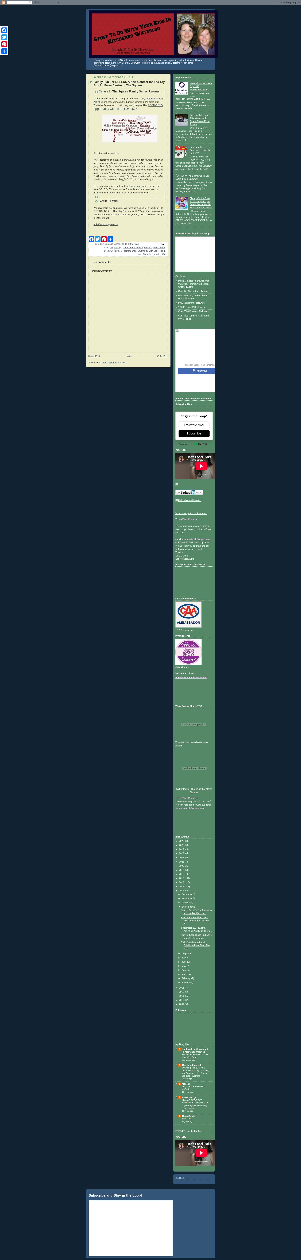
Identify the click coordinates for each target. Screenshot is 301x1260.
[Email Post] (162, 244)
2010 (182, 1000)
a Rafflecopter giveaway (106, 224)
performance (130, 251)
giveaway (108, 251)
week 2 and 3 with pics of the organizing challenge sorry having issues (195, 1105)
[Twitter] (4, 37)
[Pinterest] (4, 44)
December (187, 894)
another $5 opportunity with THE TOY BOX (128, 107)
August (186, 953)
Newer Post (94, 356)
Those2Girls (188, 1116)
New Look (186, 1118)
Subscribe (194, 433)
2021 (182, 862)
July (184, 958)
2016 (182, 882)
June (184, 962)
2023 (182, 853)
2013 (182, 988)
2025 (182, 845)
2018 (182, 874)
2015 (182, 886)
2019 (182, 870)
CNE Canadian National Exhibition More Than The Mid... (195, 945)
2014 (182, 890)
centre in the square (133, 247)
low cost (118, 251)
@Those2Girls (187, 559)
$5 (111, 247)
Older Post (162, 356)
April (184, 970)
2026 (182, 841)
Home (129, 356)
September (187, 907)
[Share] (4, 51)
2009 (182, 1004)
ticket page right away (135, 186)
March (185, 974)
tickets (156, 254)
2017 (182, 878)
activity (117, 247)
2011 (182, 996)
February (186, 978)
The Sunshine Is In (192, 1065)
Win (163, 254)
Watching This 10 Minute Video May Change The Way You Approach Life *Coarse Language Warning (195, 1072)
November (187, 898)
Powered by (186, 444)
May (184, 966)
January (186, 982)
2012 (182, 992)
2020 (182, 866)
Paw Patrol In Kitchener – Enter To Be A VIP (200, 150)
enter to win (159, 247)
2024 (182, 849)
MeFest (186, 1084)
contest (148, 247)
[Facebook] (4, 30)
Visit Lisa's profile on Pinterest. (191, 513)
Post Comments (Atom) (114, 362)
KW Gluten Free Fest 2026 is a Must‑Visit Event (196, 1056)
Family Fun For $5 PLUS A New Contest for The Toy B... (195, 920)
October (186, 902)
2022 (182, 857)
